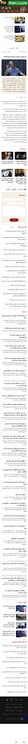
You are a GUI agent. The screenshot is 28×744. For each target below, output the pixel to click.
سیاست (16, 11)
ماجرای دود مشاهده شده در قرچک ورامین (14, 371)
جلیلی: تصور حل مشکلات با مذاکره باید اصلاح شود (7, 162)
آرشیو (7, 704)
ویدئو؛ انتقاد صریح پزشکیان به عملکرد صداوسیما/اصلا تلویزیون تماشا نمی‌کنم (14, 647)
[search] (10, 8)
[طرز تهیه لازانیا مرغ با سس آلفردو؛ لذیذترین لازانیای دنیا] (19, 38)
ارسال (14, 220)
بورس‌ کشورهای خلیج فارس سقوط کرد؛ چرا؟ (14, 404)
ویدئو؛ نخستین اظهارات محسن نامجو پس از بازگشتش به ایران (14, 471)
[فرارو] (23, 9)
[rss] (21, 700)
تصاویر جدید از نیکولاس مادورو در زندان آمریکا (15, 678)
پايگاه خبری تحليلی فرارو (10, 714)
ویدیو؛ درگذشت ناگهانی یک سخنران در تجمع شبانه (21, 163)
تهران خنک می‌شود (20, 495)
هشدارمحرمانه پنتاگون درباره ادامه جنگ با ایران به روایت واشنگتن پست (15, 450)
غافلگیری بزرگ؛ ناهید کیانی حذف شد (15, 461)
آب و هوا (12, 711)
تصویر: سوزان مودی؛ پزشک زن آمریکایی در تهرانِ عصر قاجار (14, 550)
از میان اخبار (23, 149)
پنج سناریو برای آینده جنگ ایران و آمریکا (14, 516)
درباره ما (20, 704)
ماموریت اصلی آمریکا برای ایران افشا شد (14, 267)
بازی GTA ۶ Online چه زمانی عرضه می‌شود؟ (13, 281)
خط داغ (24, 312)
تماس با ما (13, 704)
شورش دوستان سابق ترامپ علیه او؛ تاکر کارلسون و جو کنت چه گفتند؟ (15, 359)
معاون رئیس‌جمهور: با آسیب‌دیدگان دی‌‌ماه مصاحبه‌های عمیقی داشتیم (14, 295)
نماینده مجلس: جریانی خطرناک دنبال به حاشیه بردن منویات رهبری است (15, 305)
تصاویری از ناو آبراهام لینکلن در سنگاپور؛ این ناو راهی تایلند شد (14, 504)
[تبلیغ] (14, 3)
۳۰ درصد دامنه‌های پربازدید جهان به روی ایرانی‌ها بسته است (15, 384)
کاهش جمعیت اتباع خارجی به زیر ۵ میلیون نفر (14, 564)
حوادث (8, 11)
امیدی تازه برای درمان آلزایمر (18, 285)
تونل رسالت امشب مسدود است (17, 300)
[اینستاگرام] (12, 700)
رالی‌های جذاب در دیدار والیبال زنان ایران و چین (14, 527)
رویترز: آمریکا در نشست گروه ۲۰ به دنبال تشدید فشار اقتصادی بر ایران (15, 425)
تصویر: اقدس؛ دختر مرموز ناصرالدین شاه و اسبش (15, 483)
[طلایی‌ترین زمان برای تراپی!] (19, 20)
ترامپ (8, 189)
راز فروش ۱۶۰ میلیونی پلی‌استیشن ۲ (16, 289)
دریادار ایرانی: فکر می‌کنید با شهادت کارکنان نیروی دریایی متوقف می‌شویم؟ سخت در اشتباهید (20, 181)
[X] (16, 700)
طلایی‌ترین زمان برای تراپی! (9, 18)
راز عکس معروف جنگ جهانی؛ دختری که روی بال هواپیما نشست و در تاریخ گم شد (14, 579)
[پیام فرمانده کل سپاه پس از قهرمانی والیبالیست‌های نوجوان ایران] (7, 173)
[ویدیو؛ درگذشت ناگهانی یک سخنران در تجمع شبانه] (20, 156)
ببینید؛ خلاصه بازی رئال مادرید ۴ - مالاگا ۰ (13, 250)
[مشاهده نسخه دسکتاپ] (6, 8)
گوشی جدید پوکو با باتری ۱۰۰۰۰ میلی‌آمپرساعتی (13, 277)
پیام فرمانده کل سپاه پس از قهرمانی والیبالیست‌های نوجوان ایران (7, 180)
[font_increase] (25, 97)
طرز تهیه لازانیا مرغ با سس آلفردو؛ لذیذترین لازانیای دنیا (9, 37)
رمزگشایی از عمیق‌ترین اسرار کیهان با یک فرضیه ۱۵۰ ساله (15, 592)
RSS (7, 711)
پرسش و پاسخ (8, 707)
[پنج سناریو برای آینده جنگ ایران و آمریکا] (21, 608)
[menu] (3, 8)
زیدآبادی (14, 189)
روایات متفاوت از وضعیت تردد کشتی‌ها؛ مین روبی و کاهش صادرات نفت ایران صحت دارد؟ (14, 437)
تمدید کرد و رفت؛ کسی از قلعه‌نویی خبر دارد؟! (13, 396)
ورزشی (12, 11)
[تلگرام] (7, 700)
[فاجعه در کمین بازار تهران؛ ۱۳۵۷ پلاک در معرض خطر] (21, 617)
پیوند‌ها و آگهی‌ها (18, 707)
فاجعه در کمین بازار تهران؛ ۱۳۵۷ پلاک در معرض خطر (9, 615)
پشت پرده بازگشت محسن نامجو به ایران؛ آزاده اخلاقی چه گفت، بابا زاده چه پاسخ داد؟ (15, 414)
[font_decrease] (17, 97)
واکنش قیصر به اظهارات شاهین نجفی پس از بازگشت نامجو (14, 687)
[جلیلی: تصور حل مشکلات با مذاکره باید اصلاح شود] (7, 156)
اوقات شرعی (19, 711)
